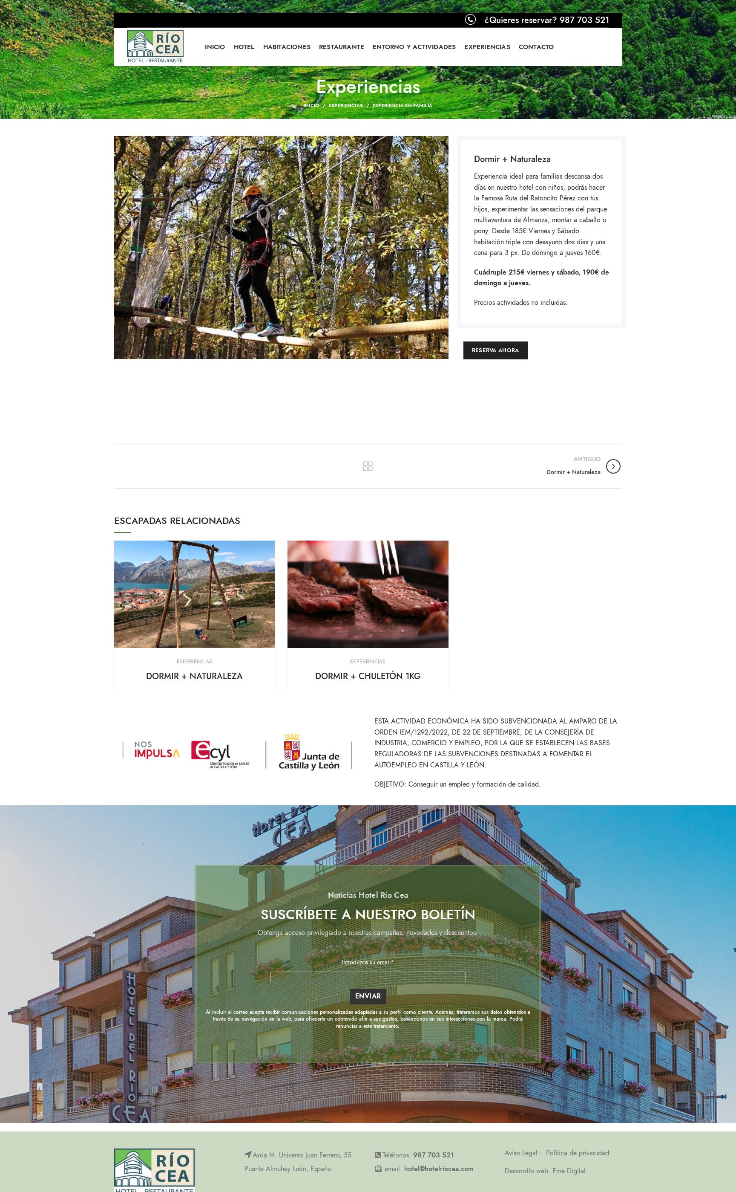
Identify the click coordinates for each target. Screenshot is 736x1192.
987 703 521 (433, 1155)
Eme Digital (569, 1171)
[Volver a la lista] (368, 466)
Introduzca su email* (368, 962)
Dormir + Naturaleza (194, 676)
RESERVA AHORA (495, 350)
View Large (268, 547)
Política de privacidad (577, 1153)
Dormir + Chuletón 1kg (368, 676)
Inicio (311, 105)
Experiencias (346, 105)
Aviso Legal (522, 1153)
